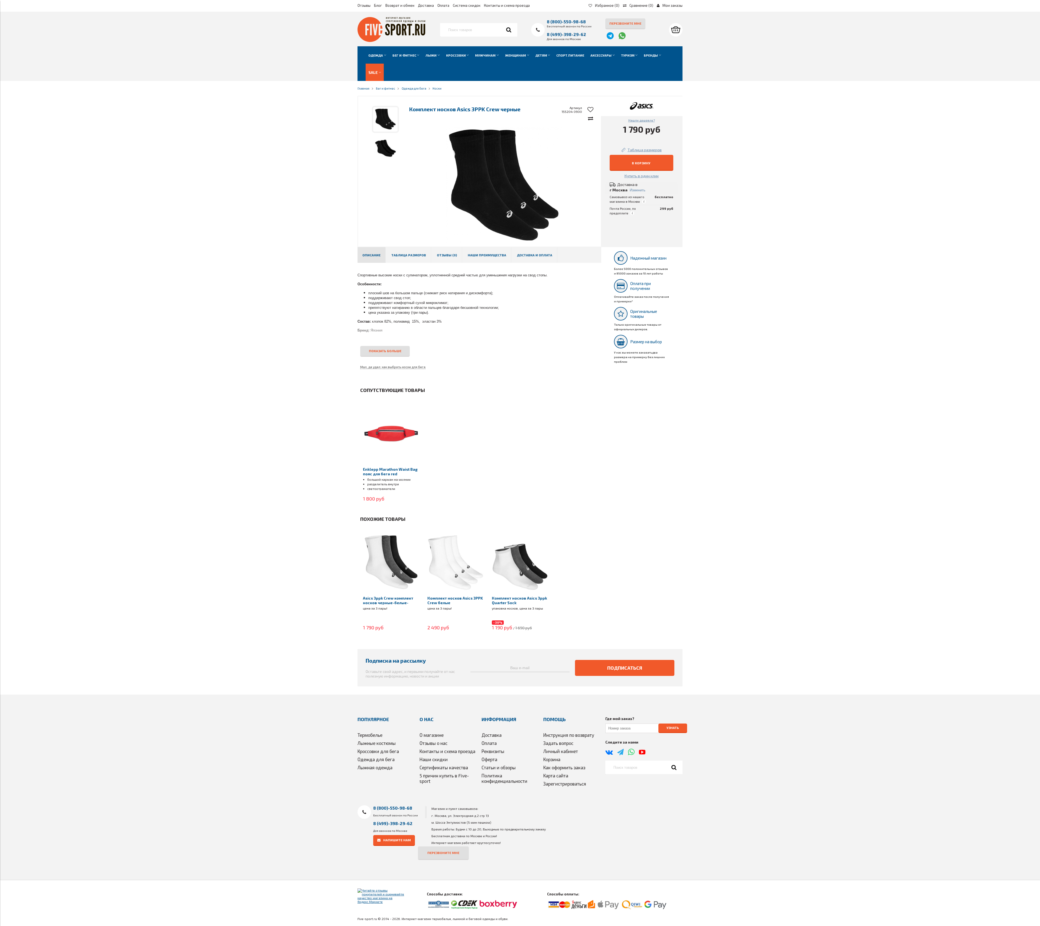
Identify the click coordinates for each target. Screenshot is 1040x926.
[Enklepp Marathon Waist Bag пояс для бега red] (391, 433)
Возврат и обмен (399, 5)
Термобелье (370, 735)
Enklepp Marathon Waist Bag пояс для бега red (390, 471)
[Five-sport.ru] (391, 40)
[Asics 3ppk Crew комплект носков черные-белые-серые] (391, 562)
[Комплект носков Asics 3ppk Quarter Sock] (520, 562)
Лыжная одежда (375, 767)
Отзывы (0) (447, 255)
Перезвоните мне (625, 23)
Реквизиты (493, 751)
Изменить (637, 190)
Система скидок (466, 5)
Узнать (673, 728)
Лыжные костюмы (377, 743)
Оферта (489, 759)
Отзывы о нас (433, 743)
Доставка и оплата (534, 255)
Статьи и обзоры (499, 767)
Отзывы (364, 5)
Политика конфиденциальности (504, 778)
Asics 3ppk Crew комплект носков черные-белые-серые (388, 603)
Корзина (551, 759)
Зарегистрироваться (564, 783)
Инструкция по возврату (568, 735)
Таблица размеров (408, 255)
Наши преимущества (487, 255)
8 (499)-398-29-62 (566, 34)
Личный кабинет (560, 751)
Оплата (443, 5)
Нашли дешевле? (641, 120)
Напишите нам (397, 840)
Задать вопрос (558, 743)
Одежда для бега (376, 759)
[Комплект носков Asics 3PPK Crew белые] (455, 562)
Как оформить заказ (564, 767)
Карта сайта (555, 775)
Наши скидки (434, 759)
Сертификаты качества (444, 767)
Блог (378, 5)
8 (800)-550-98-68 (566, 21)
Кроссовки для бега (378, 751)
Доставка (426, 5)
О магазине (432, 735)
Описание (371, 255)
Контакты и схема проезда (507, 5)
